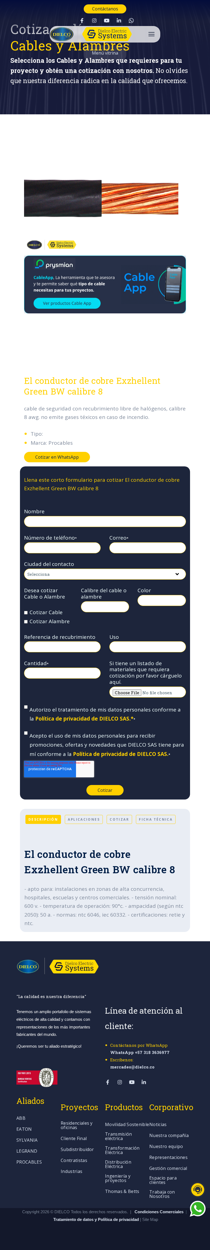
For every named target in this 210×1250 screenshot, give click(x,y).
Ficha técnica (156, 819)
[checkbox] (48, 617)
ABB (20, 1118)
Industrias (71, 1171)
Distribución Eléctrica (118, 1164)
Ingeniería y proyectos (117, 1178)
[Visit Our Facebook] (82, 20)
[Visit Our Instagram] (94, 20)
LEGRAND (26, 1151)
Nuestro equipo (166, 1146)
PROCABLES (29, 1162)
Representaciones (168, 1157)
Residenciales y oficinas (77, 1125)
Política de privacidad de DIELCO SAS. (120, 754)
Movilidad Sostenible (127, 1124)
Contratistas (74, 1160)
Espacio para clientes (163, 1180)
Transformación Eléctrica (122, 1150)
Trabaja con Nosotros (162, 1194)
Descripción (43, 819)
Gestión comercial (168, 1168)
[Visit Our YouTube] (106, 20)
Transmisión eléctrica (118, 1136)
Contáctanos (105, 9)
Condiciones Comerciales (159, 1211)
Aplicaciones (84, 819)
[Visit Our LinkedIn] (118, 20)
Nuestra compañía (169, 1135)
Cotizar (119, 819)
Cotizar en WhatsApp (57, 457)
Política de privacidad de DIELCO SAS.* (84, 718)
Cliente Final (74, 1138)
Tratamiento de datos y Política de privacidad (96, 1219)
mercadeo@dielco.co (132, 1067)
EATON (24, 1129)
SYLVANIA (27, 1140)
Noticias (158, 1124)
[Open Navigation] (151, 34)
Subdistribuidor (77, 1149)
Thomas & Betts (122, 1191)
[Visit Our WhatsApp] (131, 20)
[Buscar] (200, 113)
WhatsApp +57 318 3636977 (140, 1052)
